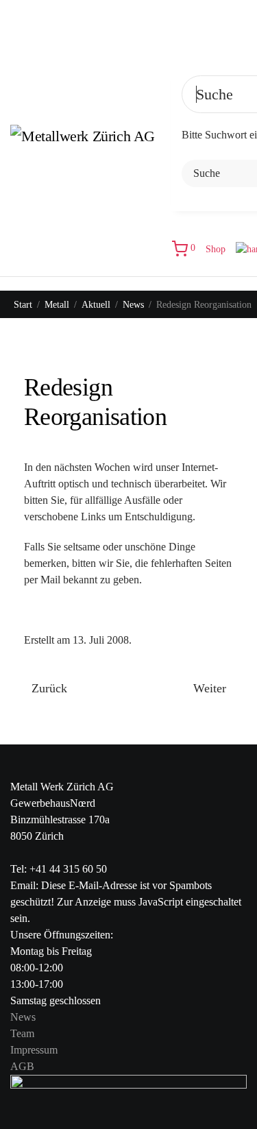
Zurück (49, 688)
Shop (215, 249)
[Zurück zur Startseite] (90, 138)
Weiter (209, 688)
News (23, 1017)
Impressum (34, 1050)
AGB (22, 1066)
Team (22, 1033)
